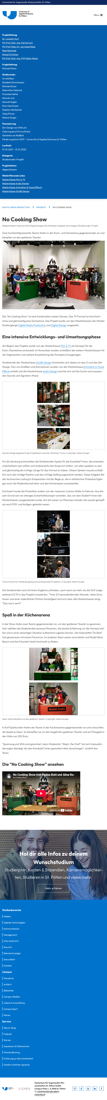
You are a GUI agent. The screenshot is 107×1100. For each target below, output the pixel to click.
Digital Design (58, 325)
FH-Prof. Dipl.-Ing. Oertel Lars (17, 42)
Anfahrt (8, 984)
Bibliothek (9, 990)
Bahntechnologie (12, 953)
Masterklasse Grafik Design (15, 191)
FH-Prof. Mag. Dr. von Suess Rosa (18, 46)
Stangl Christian (10, 54)
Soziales (8, 965)
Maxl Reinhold (9, 50)
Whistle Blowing (12, 1052)
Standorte (9, 978)
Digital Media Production (32, 325)
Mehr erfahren (53, 888)
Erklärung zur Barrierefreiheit (18, 1058)
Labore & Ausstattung (14, 1002)
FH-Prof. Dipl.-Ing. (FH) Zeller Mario (20, 58)
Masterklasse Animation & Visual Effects (22, 187)
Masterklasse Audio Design (15, 183)
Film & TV (66, 345)
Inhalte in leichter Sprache (17, 1064)
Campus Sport (11, 1009)
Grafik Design (43, 362)
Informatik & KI (11, 941)
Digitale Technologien (14, 922)
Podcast (8, 1034)
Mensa (7, 1015)
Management (10, 934)
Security (8, 947)
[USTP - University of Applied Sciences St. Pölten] (18, 15)
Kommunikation (11, 928)
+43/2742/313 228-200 (47, 1091)
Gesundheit (9, 959)
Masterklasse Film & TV (13, 179)
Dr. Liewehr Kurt (10, 38)
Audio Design (50, 371)
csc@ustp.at (40, 1094)
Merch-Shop (10, 1027)
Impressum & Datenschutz (16, 1046)
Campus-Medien (12, 996)
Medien (7, 916)
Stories (7, 1040)
